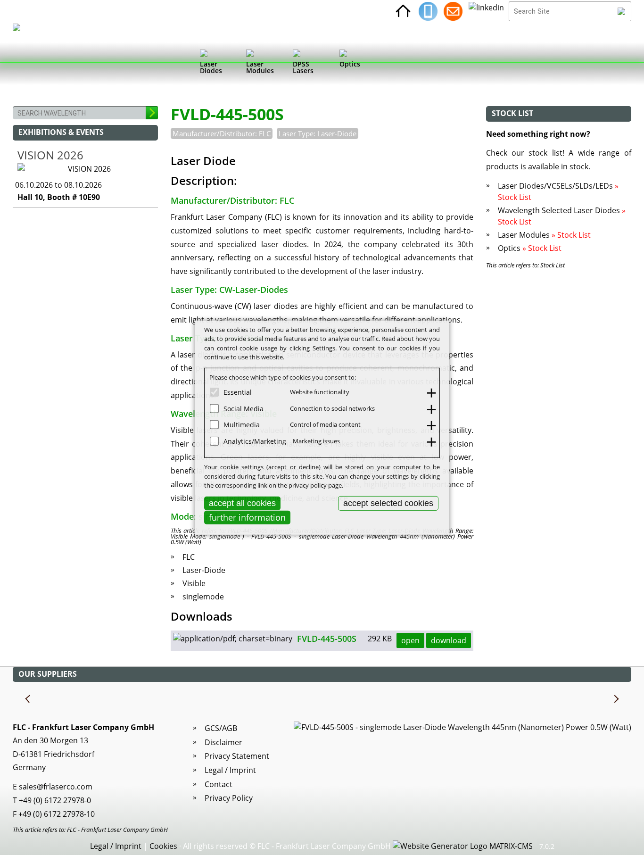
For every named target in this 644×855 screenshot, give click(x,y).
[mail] (453, 11)
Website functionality (319, 392)
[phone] (428, 11)
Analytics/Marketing (254, 440)
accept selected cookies (388, 502)
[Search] (621, 11)
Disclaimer (223, 742)
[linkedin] (486, 11)
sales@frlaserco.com (55, 786)
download (448, 640)
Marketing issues (316, 440)
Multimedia (241, 424)
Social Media (243, 408)
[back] (28, 699)
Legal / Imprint (230, 770)
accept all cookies (242, 502)
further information (247, 517)
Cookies (163, 846)
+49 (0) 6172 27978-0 (55, 800)
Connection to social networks (332, 408)
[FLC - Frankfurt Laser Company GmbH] (25, 64)
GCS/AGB (221, 728)
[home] (403, 11)
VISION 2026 (50, 155)
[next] (616, 699)
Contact (218, 784)
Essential (237, 392)
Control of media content (325, 424)
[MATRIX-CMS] (463, 846)
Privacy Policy (229, 798)
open (410, 640)
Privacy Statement (237, 756)
